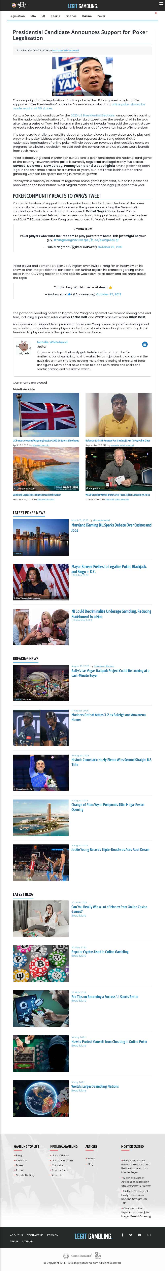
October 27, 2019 (108, 294)
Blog (90, 1164)
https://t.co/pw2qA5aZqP (99, 240)
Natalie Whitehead (65, 50)
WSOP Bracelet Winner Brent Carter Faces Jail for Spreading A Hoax (118, 494)
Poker (101, 16)
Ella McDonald (41, 445)
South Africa (60, 1170)
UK (43, 16)
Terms (14, 1241)
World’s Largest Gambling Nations (95, 1086)
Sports (55, 16)
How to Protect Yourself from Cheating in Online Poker (109, 1041)
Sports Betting (25, 1175)
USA (33, 16)
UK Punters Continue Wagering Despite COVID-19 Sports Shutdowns (46, 440)
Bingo (20, 1155)
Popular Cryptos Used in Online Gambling (100, 951)
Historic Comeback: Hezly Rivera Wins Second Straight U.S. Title (111, 762)
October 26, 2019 (110, 247)
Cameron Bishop (104, 666)
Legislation (17, 16)
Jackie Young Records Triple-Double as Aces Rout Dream (110, 849)
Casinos (21, 1160)
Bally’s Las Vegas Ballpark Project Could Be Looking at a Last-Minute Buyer (110, 673)
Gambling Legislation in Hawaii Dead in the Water (37, 494)
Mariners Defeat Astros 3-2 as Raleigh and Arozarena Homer (108, 717)
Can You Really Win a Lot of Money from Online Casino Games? (109, 909)
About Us (16, 1235)
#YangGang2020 (67, 240)
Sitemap (27, 1241)
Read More (78, 915)
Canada (57, 1165)
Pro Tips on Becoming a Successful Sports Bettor (104, 996)
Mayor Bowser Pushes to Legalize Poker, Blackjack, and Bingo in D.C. (109, 569)
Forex (19, 1165)
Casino (87, 16)
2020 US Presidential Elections (93, 115)
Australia (57, 1175)
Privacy (52, 1235)
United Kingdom (62, 1160)
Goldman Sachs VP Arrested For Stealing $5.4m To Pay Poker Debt (118, 440)
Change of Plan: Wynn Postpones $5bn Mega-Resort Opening (107, 807)
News (91, 1158)
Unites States (60, 1155)
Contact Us (35, 1235)
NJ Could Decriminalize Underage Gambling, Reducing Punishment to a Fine (111, 614)
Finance (71, 16)
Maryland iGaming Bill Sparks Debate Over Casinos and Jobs (111, 527)
